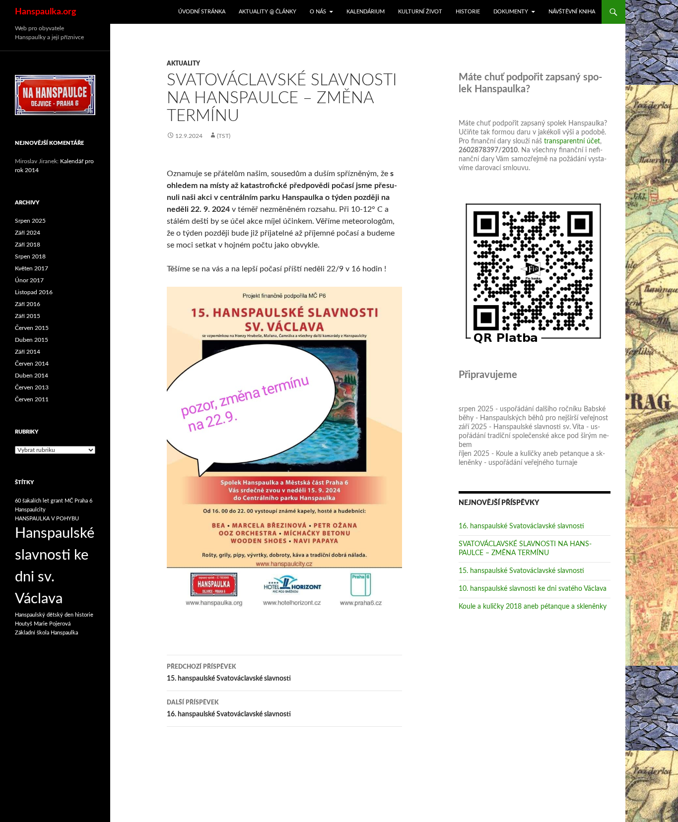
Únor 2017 (29, 280)
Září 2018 (27, 245)
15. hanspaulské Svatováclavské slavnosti (229, 673)
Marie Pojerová (52, 624)
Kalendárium (365, 11)
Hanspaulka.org (45, 11)
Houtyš (23, 624)
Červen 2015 (32, 328)
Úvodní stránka (201, 11)
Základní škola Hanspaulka (46, 632)
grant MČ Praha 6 (71, 501)
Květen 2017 (31, 268)
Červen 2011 (32, 399)
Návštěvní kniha (571, 11)
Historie (468, 11)
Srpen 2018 (30, 256)
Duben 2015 (31, 340)
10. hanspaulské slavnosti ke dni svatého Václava (533, 588)
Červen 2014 (32, 364)
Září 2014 (27, 352)
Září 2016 (27, 304)
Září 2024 (27, 233)
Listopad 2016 (34, 292)
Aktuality (183, 63)
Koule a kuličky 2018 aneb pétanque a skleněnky (533, 606)
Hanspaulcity (30, 509)
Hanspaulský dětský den (44, 615)
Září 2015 (27, 316)
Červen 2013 (32, 387)
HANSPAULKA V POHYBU (47, 518)
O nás (318, 11)
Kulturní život (420, 11)
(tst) (223, 136)
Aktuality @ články (267, 11)
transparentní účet (572, 141)
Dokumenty (510, 11)
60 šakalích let (32, 501)
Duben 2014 (31, 376)
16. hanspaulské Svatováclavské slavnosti (229, 708)
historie (84, 615)
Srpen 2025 (30, 221)
